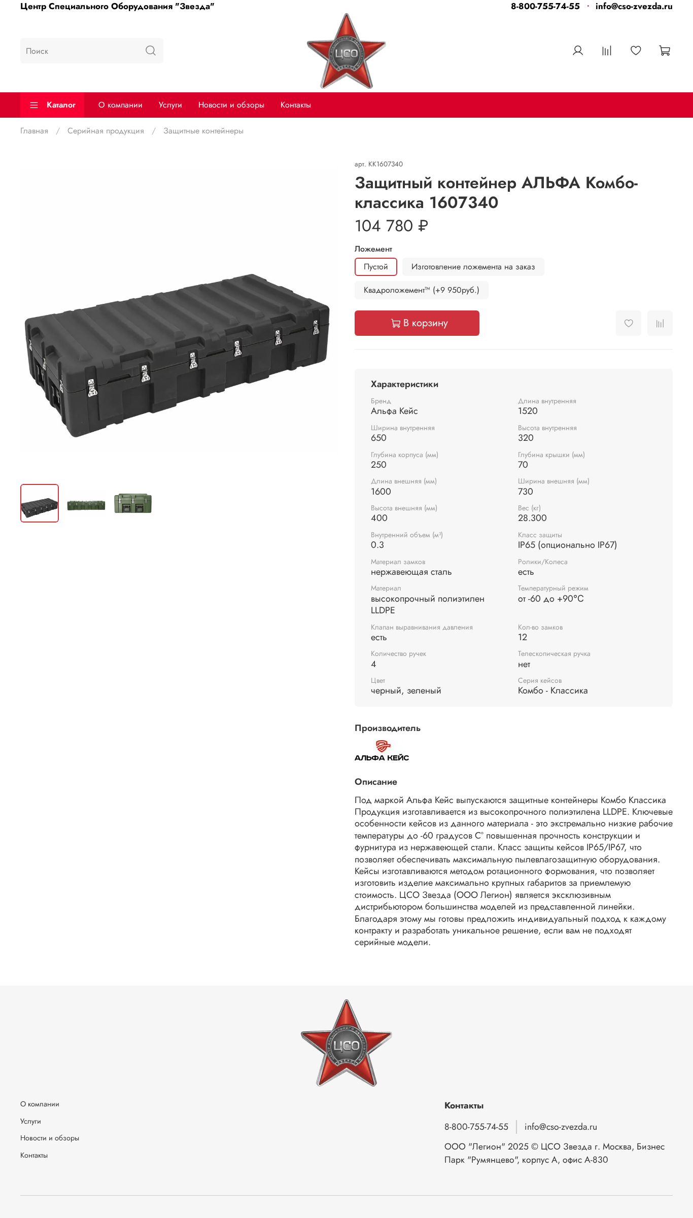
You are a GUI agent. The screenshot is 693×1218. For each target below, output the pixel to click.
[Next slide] (322, 316)
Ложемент (373, 249)
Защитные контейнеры (203, 130)
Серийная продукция (105, 130)
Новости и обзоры (231, 105)
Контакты (296, 105)
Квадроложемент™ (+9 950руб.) (421, 290)
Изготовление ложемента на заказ (473, 266)
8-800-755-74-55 (545, 6)
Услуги (170, 105)
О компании (120, 105)
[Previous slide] (36, 316)
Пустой (376, 266)
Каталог (61, 105)
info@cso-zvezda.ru (634, 6)
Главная (34, 130)
